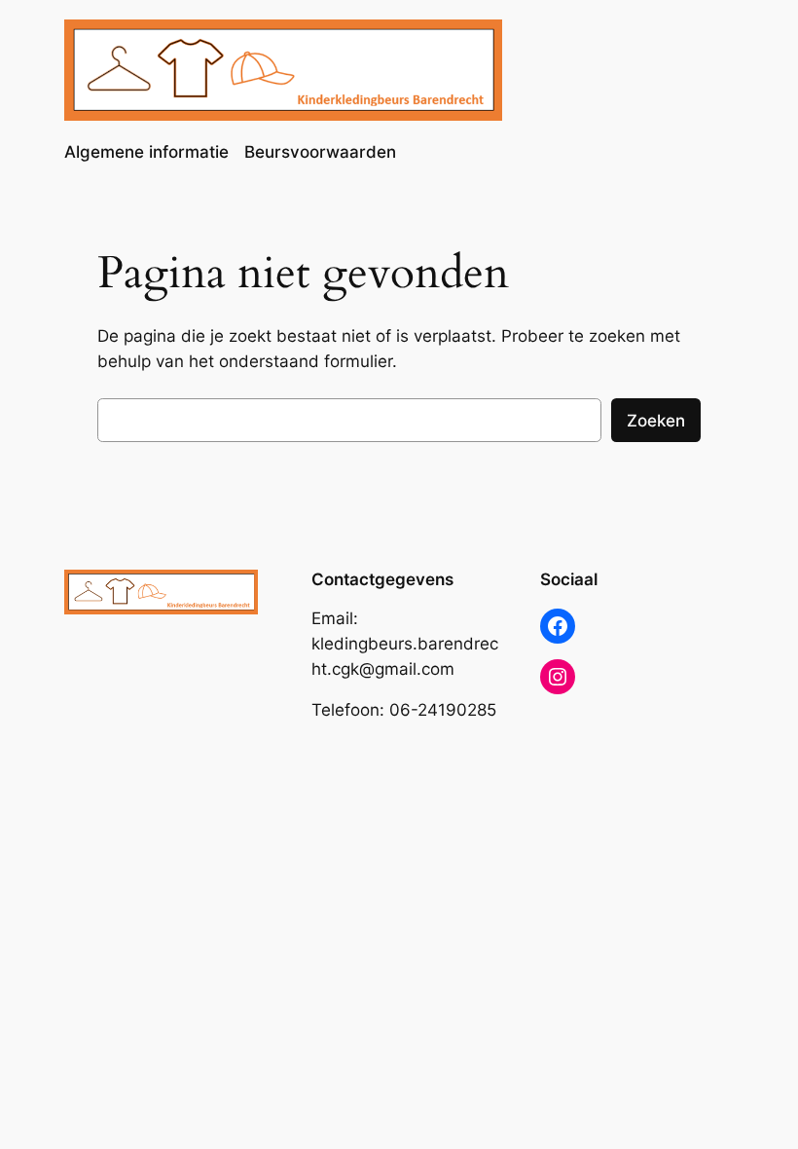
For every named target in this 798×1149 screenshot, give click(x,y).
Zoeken (656, 420)
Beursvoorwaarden (320, 152)
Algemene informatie (146, 152)
